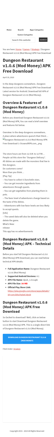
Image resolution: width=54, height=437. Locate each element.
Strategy (16, 349)
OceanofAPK (27, 14)
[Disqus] (27, 388)
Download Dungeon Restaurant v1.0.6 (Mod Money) (27, 339)
